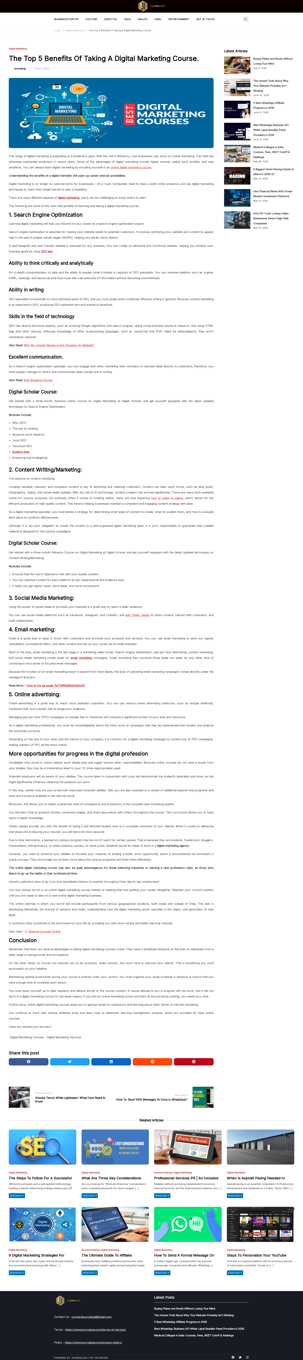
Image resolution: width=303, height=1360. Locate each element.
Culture (91, 19)
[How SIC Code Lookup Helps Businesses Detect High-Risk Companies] (237, 220)
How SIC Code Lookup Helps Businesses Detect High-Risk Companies (271, 218)
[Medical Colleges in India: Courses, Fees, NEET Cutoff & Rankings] (237, 153)
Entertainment (179, 19)
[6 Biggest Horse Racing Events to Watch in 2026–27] (237, 176)
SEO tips (46, 251)
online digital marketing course (131, 167)
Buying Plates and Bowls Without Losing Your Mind (184, 1308)
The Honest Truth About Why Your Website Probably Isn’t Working (270, 85)
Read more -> (17, 1195)
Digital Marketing (18, 49)
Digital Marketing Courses (27, 1037)
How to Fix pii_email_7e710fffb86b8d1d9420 (56, 685)
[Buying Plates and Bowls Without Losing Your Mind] (237, 65)
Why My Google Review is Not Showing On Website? (59, 345)
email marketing (81, 658)
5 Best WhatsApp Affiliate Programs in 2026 (180, 1322)
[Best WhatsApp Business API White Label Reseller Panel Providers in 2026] (237, 131)
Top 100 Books (98, 1357)
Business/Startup (66, 19)
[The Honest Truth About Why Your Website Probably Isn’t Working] (237, 87)
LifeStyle (110, 19)
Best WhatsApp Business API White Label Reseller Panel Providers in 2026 (271, 130)
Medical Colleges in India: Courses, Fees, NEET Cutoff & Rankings (271, 152)
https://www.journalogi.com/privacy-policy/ (93, 1342)
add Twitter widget (137, 615)
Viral (158, 19)
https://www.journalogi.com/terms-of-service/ (95, 1329)
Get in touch (205, 19)
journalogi (20, 68)
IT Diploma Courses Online (42, 931)
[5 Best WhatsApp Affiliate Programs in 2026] (237, 109)
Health (142, 19)
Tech (127, 19)
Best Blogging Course (38, 380)
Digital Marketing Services (64, 1037)
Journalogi (79, 1357)
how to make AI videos (167, 498)
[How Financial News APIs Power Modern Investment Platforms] (237, 198)
